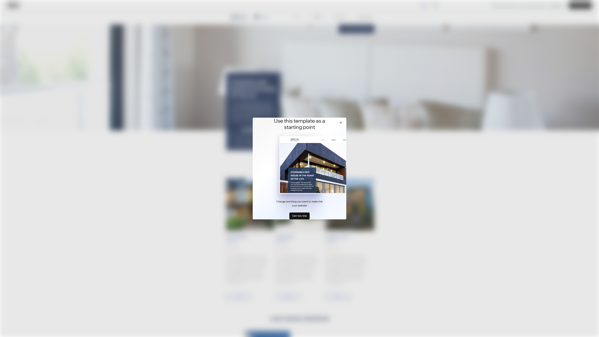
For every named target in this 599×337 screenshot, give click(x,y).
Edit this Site (299, 215)
